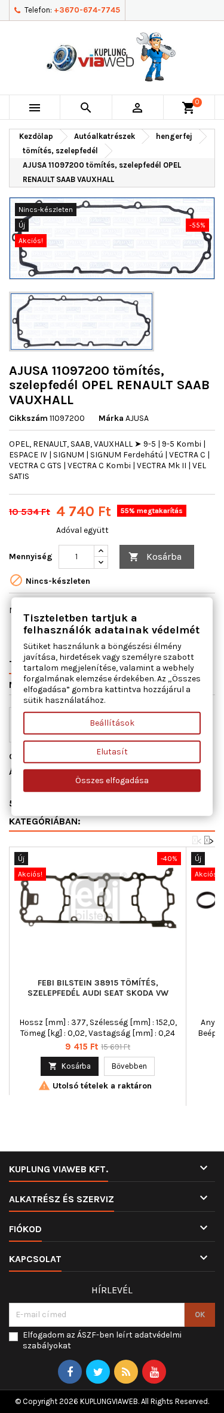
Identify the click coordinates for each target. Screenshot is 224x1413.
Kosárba (155, 556)
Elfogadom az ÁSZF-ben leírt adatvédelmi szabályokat (102, 1340)
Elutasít (112, 751)
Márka (111, 418)
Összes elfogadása (112, 780)
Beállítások (112, 722)
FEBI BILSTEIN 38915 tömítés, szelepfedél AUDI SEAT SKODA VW (97, 988)
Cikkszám (28, 418)
